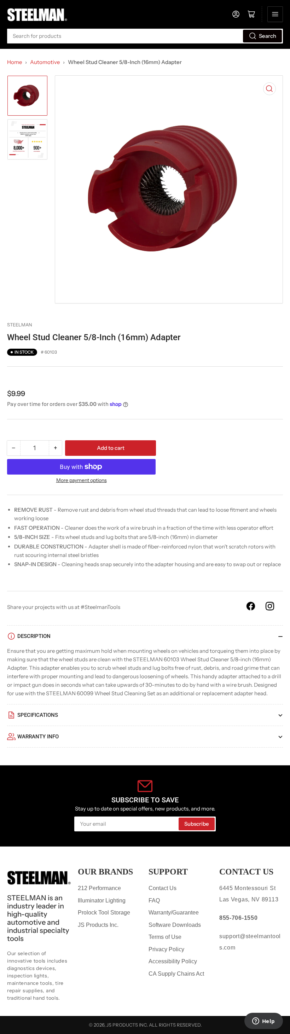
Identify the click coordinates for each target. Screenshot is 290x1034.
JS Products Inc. (98, 925)
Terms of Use (165, 937)
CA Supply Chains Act (176, 974)
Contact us (246, 871)
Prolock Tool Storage (104, 913)
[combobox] (145, 36)
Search (267, 36)
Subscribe (196, 823)
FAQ (154, 901)
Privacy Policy (166, 949)
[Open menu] (275, 14)
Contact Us (162, 888)
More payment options (81, 480)
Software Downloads (175, 925)
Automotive (45, 62)
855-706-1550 (238, 918)
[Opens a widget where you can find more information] (263, 1021)
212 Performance (99, 888)
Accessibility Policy (173, 961)
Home (14, 62)
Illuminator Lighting (102, 901)
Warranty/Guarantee (174, 913)
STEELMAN (19, 324)
